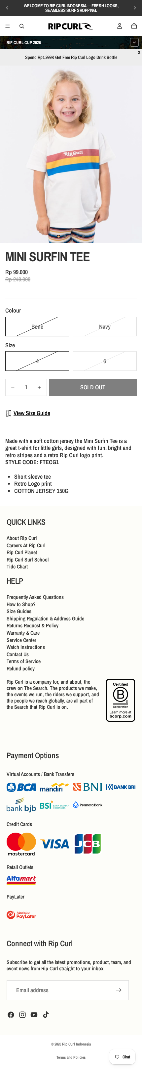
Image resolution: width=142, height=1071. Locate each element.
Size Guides (19, 611)
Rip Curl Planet (22, 552)
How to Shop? (21, 604)
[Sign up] (119, 990)
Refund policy (21, 668)
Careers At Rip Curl (26, 545)
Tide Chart (17, 566)
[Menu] (7, 26)
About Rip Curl (22, 538)
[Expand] (134, 42)
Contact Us (18, 654)
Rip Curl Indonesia (76, 1044)
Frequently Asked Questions (35, 597)
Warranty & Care (23, 632)
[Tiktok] (46, 1015)
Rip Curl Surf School (28, 559)
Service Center (21, 640)
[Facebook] (11, 1015)
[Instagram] (22, 1015)
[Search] (22, 26)
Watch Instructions (26, 647)
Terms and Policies (71, 1057)
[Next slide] (134, 8)
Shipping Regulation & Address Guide (45, 618)
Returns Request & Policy (32, 625)
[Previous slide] (7, 8)
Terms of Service (24, 661)
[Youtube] (34, 1015)
